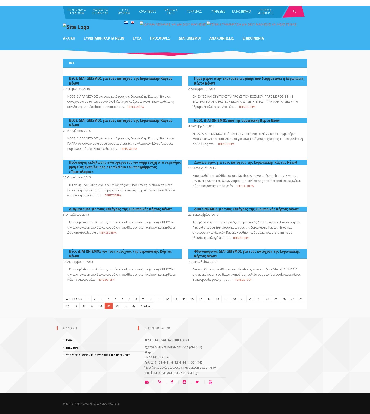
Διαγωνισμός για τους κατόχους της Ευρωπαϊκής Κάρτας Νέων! (245, 162)
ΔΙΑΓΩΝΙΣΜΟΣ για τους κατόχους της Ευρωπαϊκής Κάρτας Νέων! (246, 209)
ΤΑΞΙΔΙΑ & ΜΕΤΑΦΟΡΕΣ (265, 11)
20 (234, 299)
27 (292, 299)
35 (117, 306)
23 (259, 299)
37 (133, 306)
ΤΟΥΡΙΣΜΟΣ (194, 11)
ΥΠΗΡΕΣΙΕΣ (218, 11)
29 (67, 306)
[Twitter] (198, 382)
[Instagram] (185, 382)
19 (225, 299)
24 (267, 299)
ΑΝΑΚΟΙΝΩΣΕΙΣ (221, 38)
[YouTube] (211, 382)
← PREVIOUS (74, 299)
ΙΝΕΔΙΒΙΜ (72, 347)
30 (75, 306)
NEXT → (146, 306)
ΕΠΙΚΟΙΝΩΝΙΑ (253, 38)
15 (192, 299)
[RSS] (161, 382)
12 (167, 299)
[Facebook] (173, 382)
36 (125, 306)
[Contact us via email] (149, 382)
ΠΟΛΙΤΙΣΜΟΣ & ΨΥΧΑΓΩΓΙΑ (77, 11)
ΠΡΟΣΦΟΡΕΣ (160, 38)
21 (242, 299)
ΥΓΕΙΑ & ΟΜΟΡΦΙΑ (124, 11)
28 (300, 299)
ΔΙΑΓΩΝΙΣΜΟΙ (190, 38)
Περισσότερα (136, 107)
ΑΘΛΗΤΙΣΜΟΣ (147, 11)
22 (250, 299)
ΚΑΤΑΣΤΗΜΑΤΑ (241, 11)
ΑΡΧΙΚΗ (69, 38)
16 (200, 299)
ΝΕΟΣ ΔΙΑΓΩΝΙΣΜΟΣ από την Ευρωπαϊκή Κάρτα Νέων (237, 120)
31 (83, 306)
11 (158, 299)
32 (92, 306)
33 (100, 306)
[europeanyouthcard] (76, 26)
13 (175, 299)
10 (150, 299)
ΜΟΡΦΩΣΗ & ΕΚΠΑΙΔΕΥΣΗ (100, 11)
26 (284, 299)
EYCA (137, 38)
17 (208, 299)
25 (275, 299)
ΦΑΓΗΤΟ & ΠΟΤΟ (171, 11)
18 (217, 299)
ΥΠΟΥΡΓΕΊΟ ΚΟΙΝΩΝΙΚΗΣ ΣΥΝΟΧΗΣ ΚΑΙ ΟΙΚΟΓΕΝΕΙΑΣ (98, 355)
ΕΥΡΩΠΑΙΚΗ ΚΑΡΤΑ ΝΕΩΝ (104, 38)
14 (183, 299)
